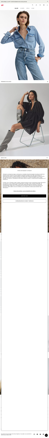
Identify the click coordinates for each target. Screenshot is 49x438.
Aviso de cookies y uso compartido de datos (25, 191)
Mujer (16, 8)
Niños (27, 8)
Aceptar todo (24, 195)
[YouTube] (40, 434)
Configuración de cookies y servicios (24, 201)
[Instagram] (34, 434)
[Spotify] (37, 434)
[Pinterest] (43, 434)
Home (32, 8)
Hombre (22, 8)
